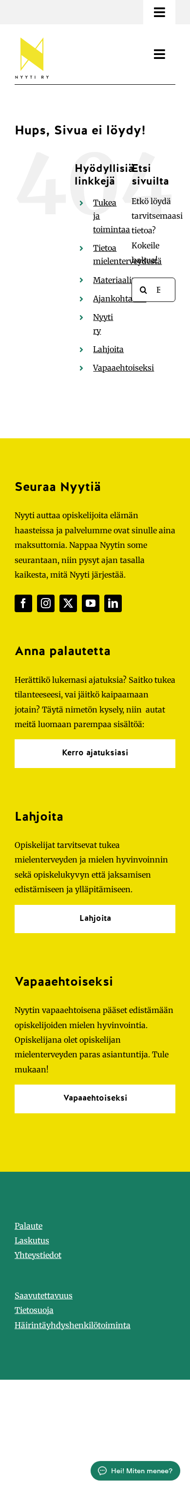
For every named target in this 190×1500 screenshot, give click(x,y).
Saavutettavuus (44, 1295)
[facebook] (23, 603)
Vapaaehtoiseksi (123, 368)
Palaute (28, 1226)
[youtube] (90, 603)
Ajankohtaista (119, 298)
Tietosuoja (34, 1310)
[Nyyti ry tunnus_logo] (32, 35)
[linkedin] (113, 603)
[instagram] (46, 603)
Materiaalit (113, 280)
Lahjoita (108, 349)
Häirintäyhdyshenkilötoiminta (73, 1325)
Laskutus (32, 1240)
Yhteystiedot (38, 1255)
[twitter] (68, 603)
